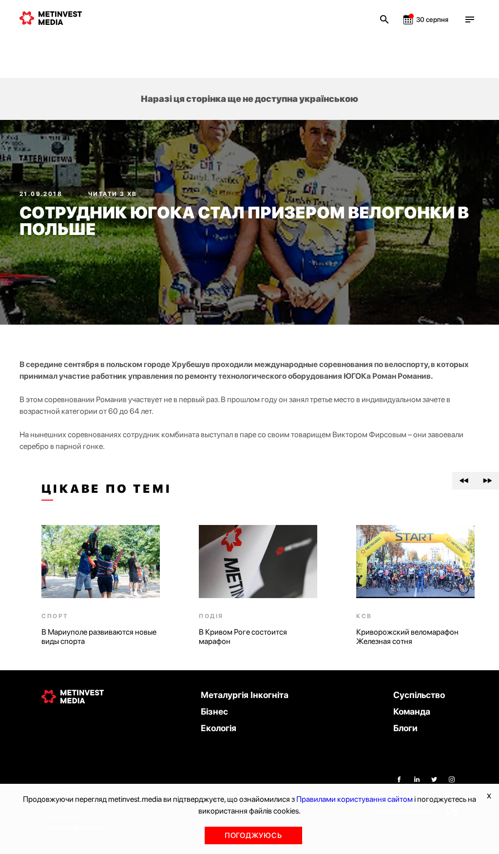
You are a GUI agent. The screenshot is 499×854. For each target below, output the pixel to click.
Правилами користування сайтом (354, 799)
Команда (411, 711)
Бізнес (214, 711)
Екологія (218, 728)
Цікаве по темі (106, 489)
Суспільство (419, 695)
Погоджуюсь (253, 835)
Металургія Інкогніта (244, 695)
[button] (464, 480)
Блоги (405, 728)
